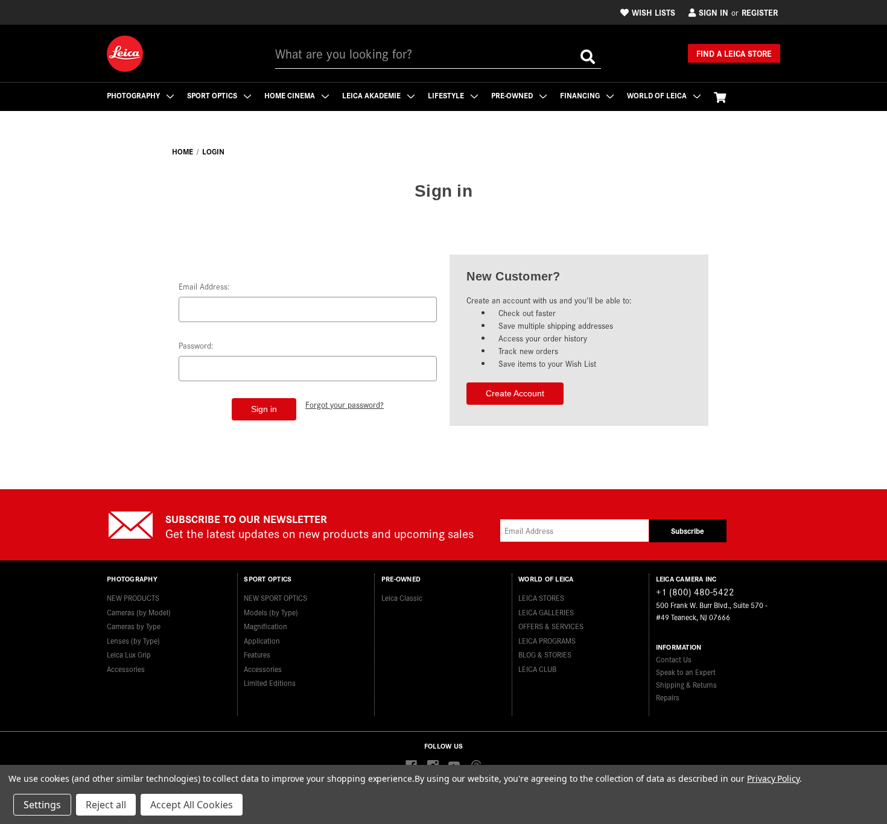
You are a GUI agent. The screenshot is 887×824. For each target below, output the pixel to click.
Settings (42, 804)
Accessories (126, 669)
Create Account (515, 393)
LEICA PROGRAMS (547, 640)
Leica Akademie (372, 95)
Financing (581, 95)
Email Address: (204, 286)
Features (257, 654)
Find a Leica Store (734, 53)
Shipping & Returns (686, 684)
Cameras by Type (134, 626)
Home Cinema (290, 95)
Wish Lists (653, 12)
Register (760, 12)
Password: (196, 345)
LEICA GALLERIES (546, 612)
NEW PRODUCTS (133, 597)
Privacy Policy (773, 778)
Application (262, 640)
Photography (134, 95)
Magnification (265, 626)
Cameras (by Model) (139, 612)
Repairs (667, 697)
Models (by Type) (271, 612)
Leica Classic (401, 597)
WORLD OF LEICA (657, 95)
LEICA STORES (541, 597)
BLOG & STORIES (544, 654)
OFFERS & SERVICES (550, 626)
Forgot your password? (344, 404)
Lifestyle (447, 95)
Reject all (106, 804)
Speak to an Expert (686, 672)
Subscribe (687, 530)
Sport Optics (213, 95)
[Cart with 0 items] (720, 97)
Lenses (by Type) (133, 640)
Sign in (713, 12)
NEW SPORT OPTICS (275, 597)
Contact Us (673, 659)
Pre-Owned (513, 95)
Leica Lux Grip (129, 654)
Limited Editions (270, 682)
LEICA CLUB (537, 669)
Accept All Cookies (191, 804)
